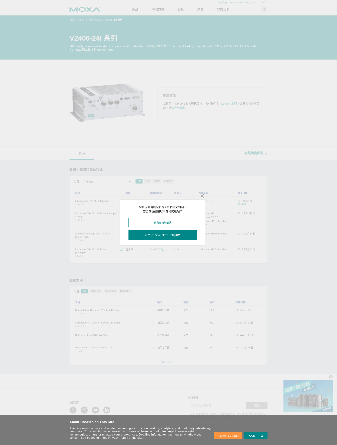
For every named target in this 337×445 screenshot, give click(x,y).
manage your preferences (119, 434)
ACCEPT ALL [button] (256, 435)
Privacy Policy (118, 437)
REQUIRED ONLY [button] (228, 435)
